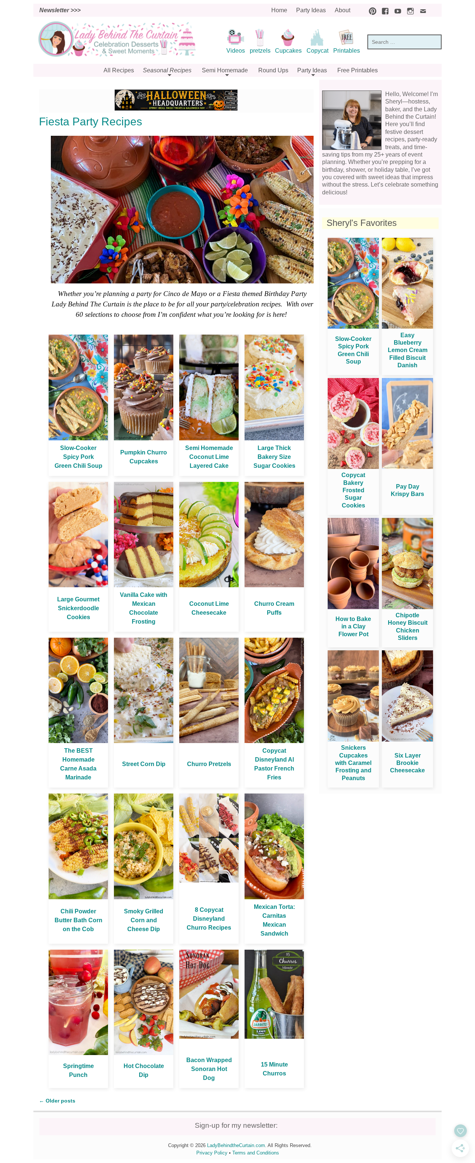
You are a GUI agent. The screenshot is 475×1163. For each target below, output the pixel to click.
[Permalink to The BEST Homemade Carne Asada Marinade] (78, 741)
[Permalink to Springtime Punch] (78, 1053)
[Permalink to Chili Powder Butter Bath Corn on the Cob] (78, 897)
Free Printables (357, 70)
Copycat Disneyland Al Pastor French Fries (274, 764)
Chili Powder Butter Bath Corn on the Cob (78, 920)
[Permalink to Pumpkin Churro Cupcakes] (143, 438)
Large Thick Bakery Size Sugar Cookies (274, 457)
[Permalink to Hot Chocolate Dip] (143, 1053)
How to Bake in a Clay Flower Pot (353, 626)
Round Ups (273, 70)
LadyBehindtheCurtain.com (236, 1145)
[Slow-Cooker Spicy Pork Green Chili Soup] (353, 326)
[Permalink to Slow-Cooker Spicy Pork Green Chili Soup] (78, 438)
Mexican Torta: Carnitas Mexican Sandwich (274, 920)
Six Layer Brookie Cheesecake (407, 763)
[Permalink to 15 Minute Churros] (274, 1037)
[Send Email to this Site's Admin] (421, 10)
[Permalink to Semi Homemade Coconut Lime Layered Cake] (209, 438)
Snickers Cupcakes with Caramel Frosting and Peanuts (353, 763)
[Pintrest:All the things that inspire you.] (370, 10)
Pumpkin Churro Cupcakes (143, 456)
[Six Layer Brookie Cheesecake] (407, 739)
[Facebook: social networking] (383, 10)
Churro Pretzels (209, 764)
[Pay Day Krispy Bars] (407, 467)
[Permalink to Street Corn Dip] (143, 741)
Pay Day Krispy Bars (407, 490)
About (342, 10)
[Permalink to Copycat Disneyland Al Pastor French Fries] (274, 741)
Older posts (57, 1101)
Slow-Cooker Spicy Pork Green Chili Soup (78, 457)
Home (279, 10)
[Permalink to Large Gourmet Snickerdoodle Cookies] (78, 585)
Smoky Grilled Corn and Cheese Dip (143, 920)
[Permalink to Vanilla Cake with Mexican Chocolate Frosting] (143, 585)
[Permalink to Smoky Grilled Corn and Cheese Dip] (143, 897)
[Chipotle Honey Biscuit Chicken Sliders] (407, 607)
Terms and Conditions (255, 1153)
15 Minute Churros (274, 1069)
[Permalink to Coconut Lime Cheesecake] (209, 585)
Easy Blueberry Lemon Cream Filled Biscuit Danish (408, 350)
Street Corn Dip (144, 764)
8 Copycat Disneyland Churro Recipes (209, 919)
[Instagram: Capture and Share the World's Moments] (408, 10)
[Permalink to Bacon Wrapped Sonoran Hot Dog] (209, 1037)
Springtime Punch (78, 1070)
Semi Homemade (225, 70)
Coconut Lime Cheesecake (209, 608)
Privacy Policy (211, 1153)
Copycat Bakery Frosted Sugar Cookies (353, 490)
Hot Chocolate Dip (144, 1070)
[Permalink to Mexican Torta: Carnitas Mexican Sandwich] (274, 897)
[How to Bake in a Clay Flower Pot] (353, 607)
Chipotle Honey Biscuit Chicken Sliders (408, 626)
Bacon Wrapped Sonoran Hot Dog (209, 1069)
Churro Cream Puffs (274, 608)
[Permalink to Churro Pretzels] (209, 741)
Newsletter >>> (60, 10)
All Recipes (119, 70)
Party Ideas (311, 10)
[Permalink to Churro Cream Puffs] (274, 585)
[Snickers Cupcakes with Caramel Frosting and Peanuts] (353, 739)
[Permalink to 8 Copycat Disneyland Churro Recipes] (209, 880)
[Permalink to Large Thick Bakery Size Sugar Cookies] (274, 438)
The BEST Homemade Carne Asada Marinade (78, 764)
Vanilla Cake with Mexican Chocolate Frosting (143, 608)
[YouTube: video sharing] (396, 10)
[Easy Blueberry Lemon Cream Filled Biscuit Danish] (407, 326)
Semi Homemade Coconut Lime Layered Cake (209, 457)
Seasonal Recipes (167, 70)
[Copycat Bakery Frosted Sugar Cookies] (353, 467)
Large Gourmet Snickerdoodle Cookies (78, 608)
